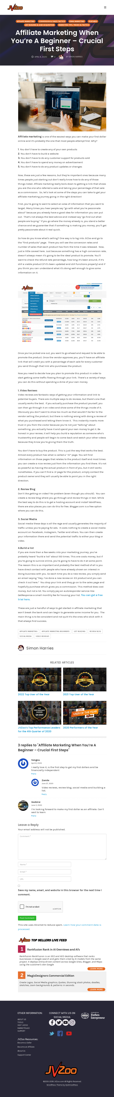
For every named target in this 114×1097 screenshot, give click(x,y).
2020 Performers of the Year (80, 727)
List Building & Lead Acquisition (39, 25)
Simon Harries (40, 648)
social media (25, 636)
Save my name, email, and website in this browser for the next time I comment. (60, 892)
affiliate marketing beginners (56, 631)
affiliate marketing (28, 631)
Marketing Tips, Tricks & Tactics (74, 25)
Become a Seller (24, 1043)
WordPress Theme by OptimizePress (62, 1085)
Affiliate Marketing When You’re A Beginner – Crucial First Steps (57, 41)
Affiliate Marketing (25, 21)
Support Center (24, 1055)
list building (80, 631)
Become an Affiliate (26, 1047)
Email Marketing (76, 21)
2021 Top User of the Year (78, 694)
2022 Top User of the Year (34, 694)
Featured (93, 21)
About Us (21, 1051)
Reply (33, 774)
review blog (95, 631)
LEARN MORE (96, 968)
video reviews (42, 636)
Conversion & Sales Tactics (52, 21)
